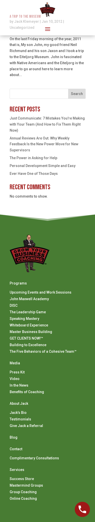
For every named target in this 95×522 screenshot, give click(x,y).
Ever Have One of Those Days (34, 174)
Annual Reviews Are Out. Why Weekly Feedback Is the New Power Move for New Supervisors (44, 144)
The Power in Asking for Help (33, 158)
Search (77, 94)
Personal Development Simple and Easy (42, 166)
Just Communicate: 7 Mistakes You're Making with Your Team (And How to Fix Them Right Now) (47, 124)
